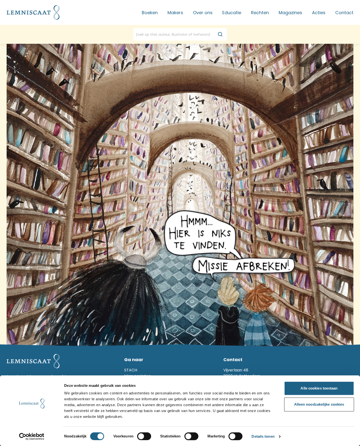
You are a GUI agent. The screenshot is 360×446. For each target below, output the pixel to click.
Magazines (290, 13)
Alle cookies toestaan (318, 388)
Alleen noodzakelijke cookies (319, 404)
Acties (318, 13)
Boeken (150, 13)
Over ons (203, 13)
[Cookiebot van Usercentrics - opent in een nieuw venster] (31, 436)
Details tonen (263, 437)
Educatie (231, 13)
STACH (130, 370)
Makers (175, 13)
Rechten (260, 13)
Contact (344, 13)
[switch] (144, 436)
